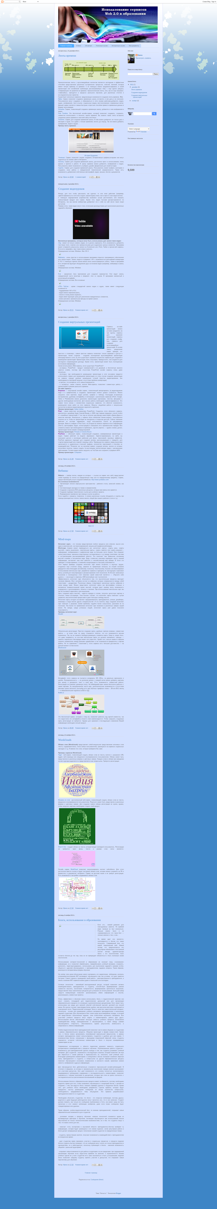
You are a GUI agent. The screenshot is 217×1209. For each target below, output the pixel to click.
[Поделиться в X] (95, 177)
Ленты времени (67, 55)
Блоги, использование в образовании (79, 920)
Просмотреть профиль (143, 58)
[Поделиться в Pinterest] (99, 177)
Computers (77, 452)
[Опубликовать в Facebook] (97, 177)
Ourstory (61, 161)
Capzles (61, 168)
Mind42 (60, 614)
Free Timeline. (63, 113)
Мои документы (134, 46)
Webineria (61, 257)
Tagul (60, 755)
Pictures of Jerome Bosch (82, 432)
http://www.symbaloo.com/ (100, 479)
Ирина (140, 55)
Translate (143, 132)
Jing (59, 243)
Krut (59, 274)
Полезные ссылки (102, 46)
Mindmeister (62, 648)
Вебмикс (63, 470)
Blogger (118, 1193)
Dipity (60, 99)
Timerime (61, 119)
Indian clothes (79, 409)
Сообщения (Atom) (97, 1179)
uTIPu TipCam (63, 286)
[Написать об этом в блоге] (92, 177)
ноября (134, 101)
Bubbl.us (61, 693)
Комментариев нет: (82, 310)
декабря (135, 87)
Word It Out (62, 847)
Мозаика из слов (64, 800)
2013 (132, 84)
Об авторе (88, 46)
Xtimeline (61, 109)
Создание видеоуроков (71, 188)
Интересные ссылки (118, 46)
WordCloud (75, 869)
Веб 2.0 (91, 526)
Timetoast (61, 157)
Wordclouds (64, 739)
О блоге (78, 46)
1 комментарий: (80, 177)
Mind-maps (64, 539)
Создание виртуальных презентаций (79, 321)
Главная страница (66, 46)
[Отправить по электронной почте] (90, 177)
